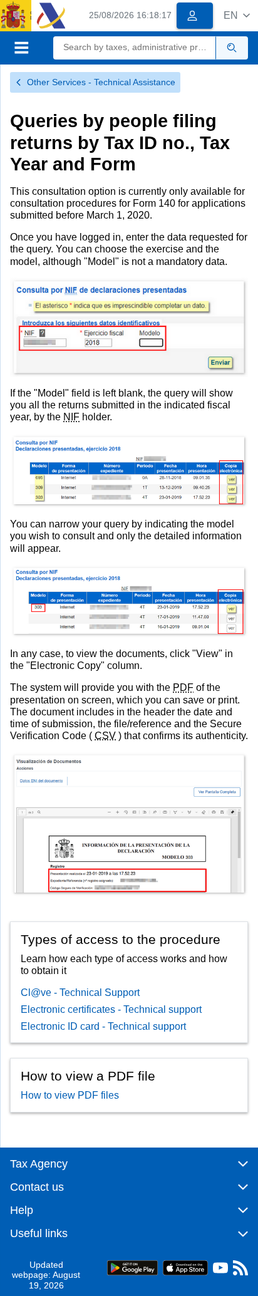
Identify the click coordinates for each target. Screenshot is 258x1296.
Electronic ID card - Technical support (103, 1026)
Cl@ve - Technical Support (80, 992)
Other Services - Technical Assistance (101, 82)
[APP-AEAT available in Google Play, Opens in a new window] (132, 1267)
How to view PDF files (70, 1095)
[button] (236, 15)
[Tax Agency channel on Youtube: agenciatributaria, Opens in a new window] (220, 1270)
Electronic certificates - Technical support (111, 1009)
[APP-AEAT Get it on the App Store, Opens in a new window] (185, 1267)
